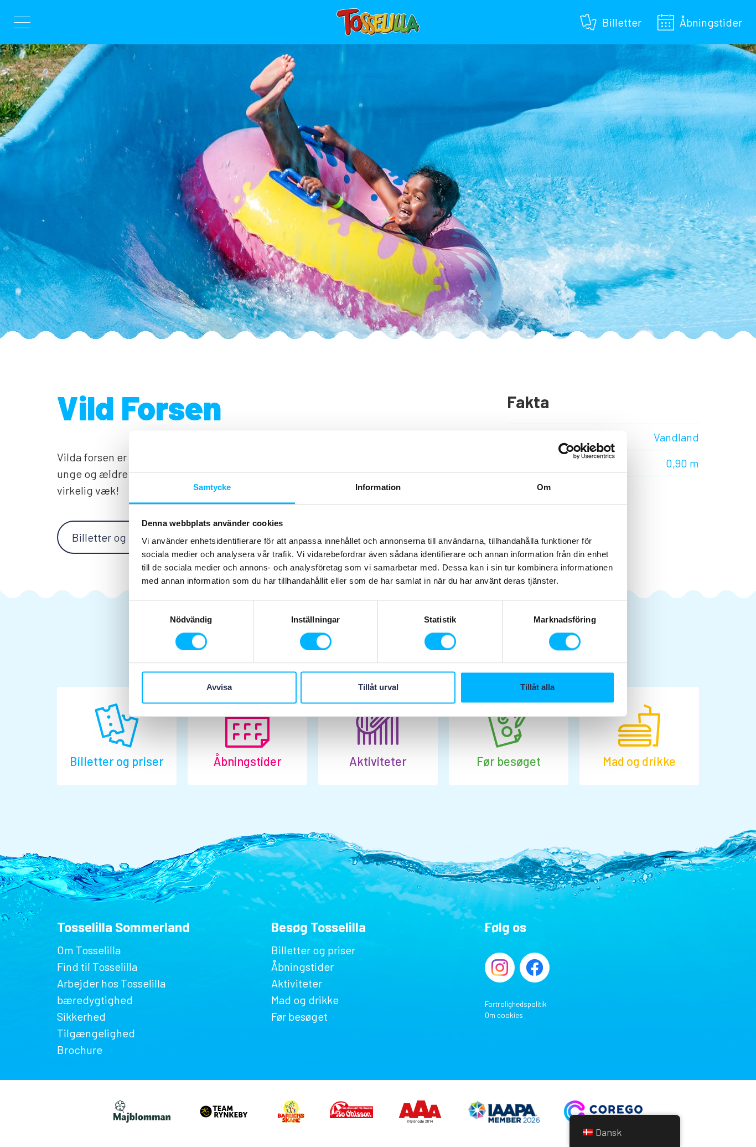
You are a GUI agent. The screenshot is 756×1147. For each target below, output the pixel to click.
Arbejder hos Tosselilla (111, 983)
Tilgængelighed (96, 1033)
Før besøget (299, 1016)
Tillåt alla (537, 687)
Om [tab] (544, 487)
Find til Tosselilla (97, 966)
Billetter (621, 21)
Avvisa (219, 687)
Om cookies (504, 1015)
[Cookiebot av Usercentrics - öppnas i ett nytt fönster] (566, 451)
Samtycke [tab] (212, 487)
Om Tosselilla (89, 949)
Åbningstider (711, 21)
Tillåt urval (378, 687)
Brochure (79, 1049)
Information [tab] (378, 487)
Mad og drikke (305, 999)
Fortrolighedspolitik (516, 1004)
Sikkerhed (81, 1016)
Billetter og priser (114, 537)
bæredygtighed (95, 999)
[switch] (316, 641)
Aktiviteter (296, 983)
